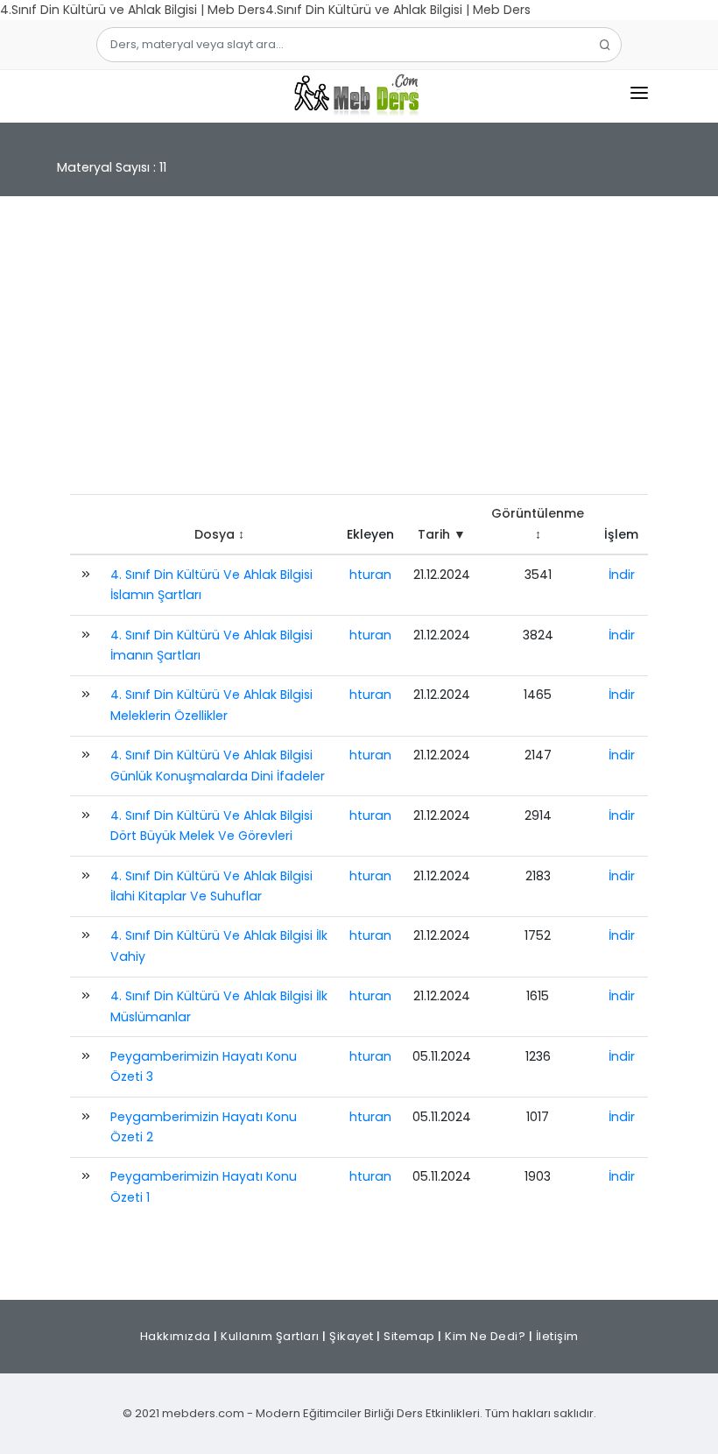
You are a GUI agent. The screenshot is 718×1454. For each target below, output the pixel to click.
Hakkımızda (175, 1336)
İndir (622, 574)
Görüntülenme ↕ (537, 523)
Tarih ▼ (442, 534)
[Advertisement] (359, 353)
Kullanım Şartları (270, 1336)
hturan (370, 574)
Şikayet (351, 1336)
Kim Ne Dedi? (485, 1336)
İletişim (557, 1336)
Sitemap (409, 1336)
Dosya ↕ (219, 534)
